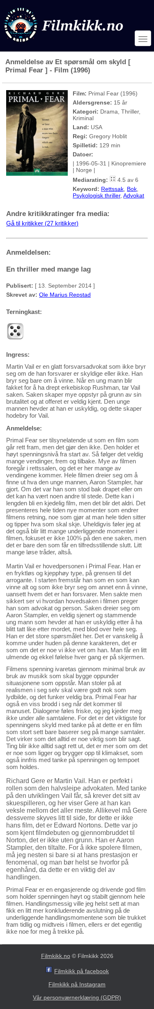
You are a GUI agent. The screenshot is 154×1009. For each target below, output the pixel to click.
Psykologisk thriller (96, 195)
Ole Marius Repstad (65, 294)
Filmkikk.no (55, 956)
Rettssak (112, 189)
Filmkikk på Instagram (77, 984)
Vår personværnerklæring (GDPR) (77, 997)
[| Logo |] (64, 43)
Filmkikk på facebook (81, 971)
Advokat (133, 195)
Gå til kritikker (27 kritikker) (42, 223)
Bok (132, 189)
